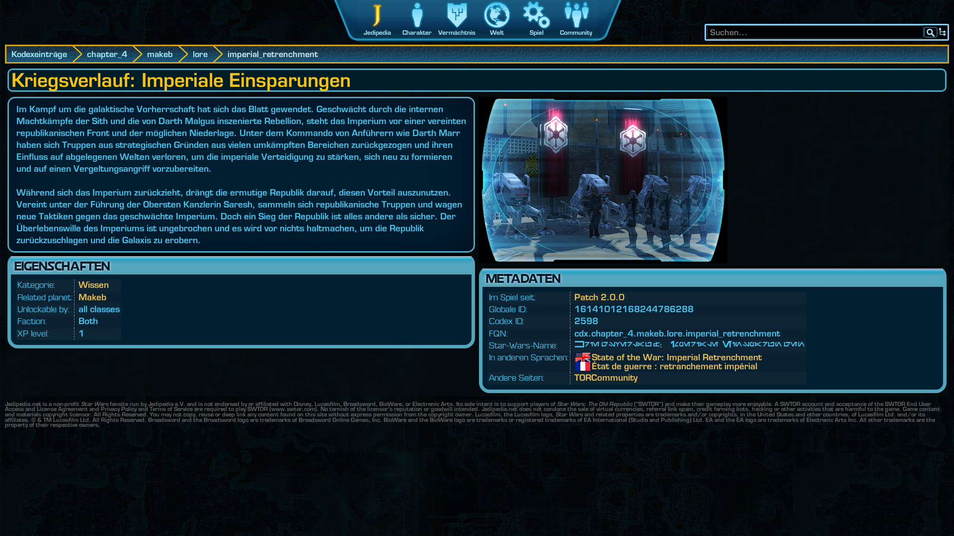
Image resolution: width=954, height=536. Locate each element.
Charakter (417, 32)
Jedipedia (377, 32)
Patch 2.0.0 (599, 297)
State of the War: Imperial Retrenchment (599, 357)
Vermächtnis (457, 32)
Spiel (537, 32)
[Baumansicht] (943, 32)
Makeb (92, 297)
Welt (497, 32)
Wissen (94, 284)
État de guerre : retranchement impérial (599, 366)
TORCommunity (605, 377)
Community (576, 32)
